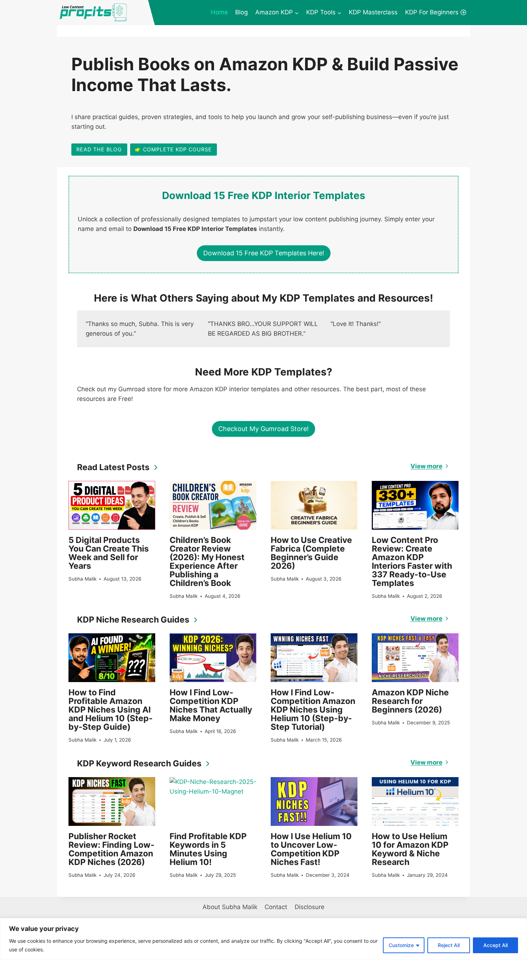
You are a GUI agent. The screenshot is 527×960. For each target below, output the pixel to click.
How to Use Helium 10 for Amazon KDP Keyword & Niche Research (410, 849)
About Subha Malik (230, 907)
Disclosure (309, 907)
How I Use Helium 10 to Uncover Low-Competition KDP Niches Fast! (311, 849)
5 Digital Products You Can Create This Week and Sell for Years (108, 553)
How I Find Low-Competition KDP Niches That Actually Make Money (211, 705)
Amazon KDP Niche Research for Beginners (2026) (410, 701)
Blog (241, 12)
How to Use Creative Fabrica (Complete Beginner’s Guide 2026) (311, 553)
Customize (401, 945)
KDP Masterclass (373, 12)
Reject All (449, 945)
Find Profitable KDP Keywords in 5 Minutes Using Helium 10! (208, 849)
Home (219, 12)
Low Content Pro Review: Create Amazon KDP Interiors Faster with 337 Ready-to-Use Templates (412, 561)
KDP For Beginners (432, 12)
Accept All (495, 945)
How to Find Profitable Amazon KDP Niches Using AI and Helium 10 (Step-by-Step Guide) (110, 709)
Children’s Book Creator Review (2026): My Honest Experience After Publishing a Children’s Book (207, 561)
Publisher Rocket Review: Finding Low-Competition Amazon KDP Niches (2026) (111, 849)
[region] (263, 939)
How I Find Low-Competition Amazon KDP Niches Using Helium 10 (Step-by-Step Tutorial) (313, 709)
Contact (276, 907)
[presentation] (111, 505)
